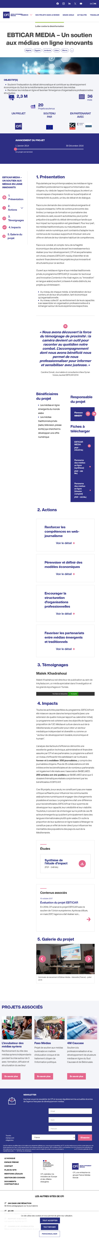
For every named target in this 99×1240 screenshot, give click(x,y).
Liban (56, 50)
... (71, 50)
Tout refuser (49, 1227)
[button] (42, 959)
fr (95, 3)
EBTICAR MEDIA (78, 443)
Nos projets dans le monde (47, 15)
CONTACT (8, 1166)
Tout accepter (50, 1220)
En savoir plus (11, 1076)
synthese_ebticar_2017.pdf (64, 856)
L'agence (25, 15)
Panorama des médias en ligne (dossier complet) (79, 488)
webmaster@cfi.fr (69, 1149)
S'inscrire (85, 1137)
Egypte (37, 50)
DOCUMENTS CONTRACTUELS (11, 1182)
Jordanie (47, 50)
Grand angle (68, 15)
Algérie (28, 50)
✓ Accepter (73, 694)
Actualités (82, 15)
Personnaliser (49, 1234)
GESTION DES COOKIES (14, 1177)
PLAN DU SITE (10, 1169)
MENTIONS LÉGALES (13, 1173)
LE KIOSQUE (9, 1158)
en (91, 3)
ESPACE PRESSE (11, 1162)
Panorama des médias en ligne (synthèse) (79, 464)
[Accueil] (12, 15)
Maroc (65, 50)
